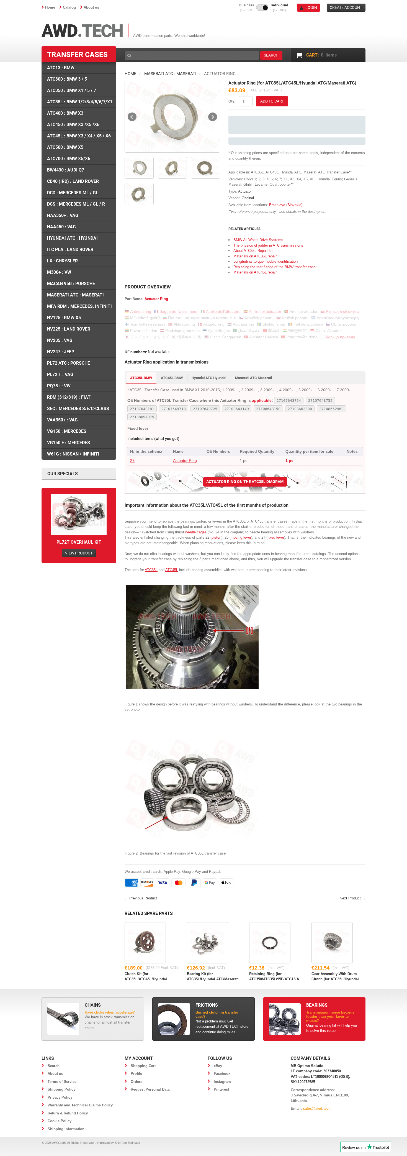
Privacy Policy (60, 1097)
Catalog (69, 7)
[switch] (262, 7)
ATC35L (151, 570)
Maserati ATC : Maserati (170, 73)
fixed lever (275, 537)
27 (132, 460)
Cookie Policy (59, 1121)
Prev (132, 116)
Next (212, 116)
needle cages (196, 532)
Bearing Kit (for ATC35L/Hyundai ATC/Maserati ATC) (213, 976)
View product (78, 553)
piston (216, 537)
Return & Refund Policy (68, 1113)
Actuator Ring (185, 460)
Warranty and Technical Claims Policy (80, 1105)
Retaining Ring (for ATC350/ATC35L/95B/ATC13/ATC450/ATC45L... (276, 976)
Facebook (222, 1073)
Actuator (245, 191)
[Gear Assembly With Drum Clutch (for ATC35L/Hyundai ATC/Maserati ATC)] (332, 942)
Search (54, 1066)
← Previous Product (141, 898)
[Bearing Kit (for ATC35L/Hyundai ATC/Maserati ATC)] (207, 942)
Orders (136, 1082)
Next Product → (352, 898)
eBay (218, 1066)
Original (248, 198)
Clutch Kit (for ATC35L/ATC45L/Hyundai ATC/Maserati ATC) (146, 976)
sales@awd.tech (317, 1108)
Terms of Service (62, 1082)
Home (50, 7)
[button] (246, 7)
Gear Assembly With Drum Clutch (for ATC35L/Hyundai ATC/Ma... (335, 976)
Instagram (222, 1082)
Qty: (231, 101)
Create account (346, 7)
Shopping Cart (143, 1066)
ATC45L (171, 570)
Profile (136, 1073)
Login (311, 7)
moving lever (241, 537)
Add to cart (272, 101)
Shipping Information (66, 1129)
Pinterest (221, 1089)
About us (91, 7)
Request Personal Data (150, 1089)
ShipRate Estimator (127, 1142)
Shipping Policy (61, 1089)
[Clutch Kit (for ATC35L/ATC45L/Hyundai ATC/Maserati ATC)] (145, 942)
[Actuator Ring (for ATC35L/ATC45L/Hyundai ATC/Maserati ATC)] (172, 116)
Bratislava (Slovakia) (285, 205)
